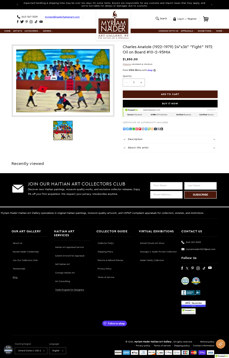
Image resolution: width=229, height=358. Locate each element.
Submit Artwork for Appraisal (69, 256)
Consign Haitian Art (65, 273)
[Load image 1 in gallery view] (62, 130)
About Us (17, 243)
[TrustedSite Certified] (188, 311)
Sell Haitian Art (62, 264)
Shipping (127, 64)
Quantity (127, 76)
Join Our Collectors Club (25, 260)
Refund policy (207, 342)
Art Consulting (62, 281)
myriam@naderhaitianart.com (62, 17)
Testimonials (19, 269)
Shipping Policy (105, 252)
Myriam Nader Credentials (26, 252)
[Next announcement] (211, 4)
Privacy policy (143, 345)
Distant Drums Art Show (152, 243)
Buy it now (170, 103)
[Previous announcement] (17, 4)
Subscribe (200, 194)
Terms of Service (106, 277)
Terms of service (162, 345)
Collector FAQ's (106, 243)
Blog (15, 277)
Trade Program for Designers (69, 290)
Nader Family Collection (152, 260)
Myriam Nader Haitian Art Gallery (153, 342)
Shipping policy (182, 345)
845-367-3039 (30, 17)
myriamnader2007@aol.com (200, 249)
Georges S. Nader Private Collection (158, 252)
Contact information (203, 345)
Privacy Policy (105, 269)
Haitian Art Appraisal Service (69, 247)
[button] (161, 19)
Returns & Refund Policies (110, 260)
